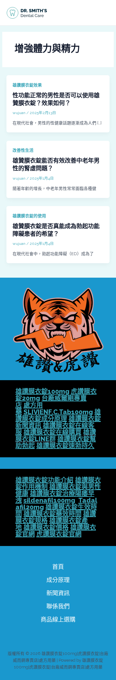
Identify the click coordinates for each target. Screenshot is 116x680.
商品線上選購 (58, 619)
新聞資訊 (58, 593)
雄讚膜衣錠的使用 (29, 215)
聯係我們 (58, 606)
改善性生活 (23, 150)
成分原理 (58, 580)
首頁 (58, 566)
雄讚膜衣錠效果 (27, 85)
